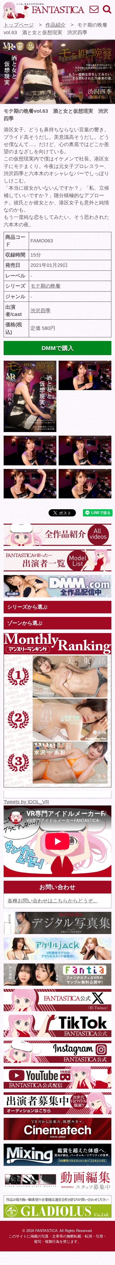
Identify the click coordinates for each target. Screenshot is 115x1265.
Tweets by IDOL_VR (26, 802)
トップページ (19, 25)
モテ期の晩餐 (45, 286)
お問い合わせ (93, 8)
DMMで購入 (58, 348)
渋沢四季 (40, 310)
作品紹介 (55, 25)
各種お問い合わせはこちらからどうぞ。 (53, 900)
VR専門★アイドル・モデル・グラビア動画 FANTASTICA (43, 10)
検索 (106, 8)
